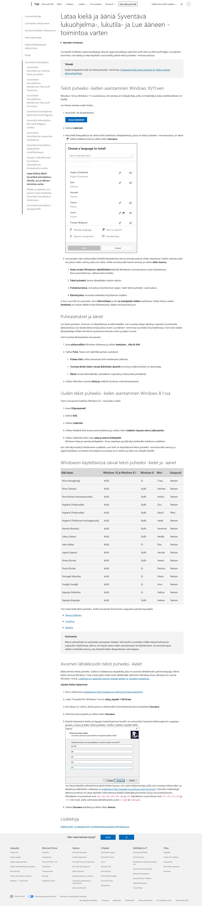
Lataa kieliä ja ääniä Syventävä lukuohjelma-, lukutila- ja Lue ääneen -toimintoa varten (39, 179)
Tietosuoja (105, 900)
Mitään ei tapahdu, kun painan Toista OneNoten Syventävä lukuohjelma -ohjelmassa (39, 194)
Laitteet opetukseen (79, 857)
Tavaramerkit (129, 900)
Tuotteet (69, 4)
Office (59, 4)
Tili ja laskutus (96, 4)
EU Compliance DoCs (164, 900)
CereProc (70, 621)
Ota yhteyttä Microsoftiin (88, 900)
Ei (126, 837)
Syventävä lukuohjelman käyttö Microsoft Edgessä (39, 113)
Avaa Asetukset (76, 119)
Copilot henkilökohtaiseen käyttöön (22, 866)
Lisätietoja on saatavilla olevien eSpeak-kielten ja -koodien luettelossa (113, 678)
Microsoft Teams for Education (83, 862)
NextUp (69, 627)
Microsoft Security (107, 857)
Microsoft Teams (107, 881)
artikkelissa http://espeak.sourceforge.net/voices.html (129, 789)
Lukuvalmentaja (33, 16)
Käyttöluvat (117, 900)
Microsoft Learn (138, 857)
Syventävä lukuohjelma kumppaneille (39, 207)
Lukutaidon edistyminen (37, 23)
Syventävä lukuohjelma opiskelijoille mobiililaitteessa (39, 148)
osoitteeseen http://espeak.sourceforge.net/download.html (113, 691)
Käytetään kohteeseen (73, 42)
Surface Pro (14, 852)
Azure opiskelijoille (79, 888)
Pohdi (28, 55)
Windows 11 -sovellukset (19, 881)
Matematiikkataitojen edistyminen (35, 46)
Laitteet (82, 4)
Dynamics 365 (106, 866)
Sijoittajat (167, 871)
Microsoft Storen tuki (49, 862)
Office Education (78, 871)
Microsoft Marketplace (141, 873)
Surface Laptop (15, 857)
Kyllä (108, 837)
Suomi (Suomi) (19, 896)
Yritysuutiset (167, 862)
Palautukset (46, 866)
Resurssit (109, 4)
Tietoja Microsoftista (170, 857)
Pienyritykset (105, 885)
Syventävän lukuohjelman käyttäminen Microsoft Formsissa (38, 101)
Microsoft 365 (48, 4)
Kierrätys (45, 876)
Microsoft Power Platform (142, 878)
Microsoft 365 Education (81, 866)
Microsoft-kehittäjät (140, 852)
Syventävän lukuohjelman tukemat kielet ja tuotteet (38, 71)
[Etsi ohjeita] (181, 3)
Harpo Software (73, 615)
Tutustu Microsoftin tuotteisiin (21, 876)
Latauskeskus (47, 857)
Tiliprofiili (45, 852)
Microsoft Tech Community (142, 869)
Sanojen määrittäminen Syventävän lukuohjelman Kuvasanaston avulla (39, 163)
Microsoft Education (79, 852)
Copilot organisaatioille (18, 862)
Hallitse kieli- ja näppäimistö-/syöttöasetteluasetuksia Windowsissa (95, 826)
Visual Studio (138, 888)
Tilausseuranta (47, 871)
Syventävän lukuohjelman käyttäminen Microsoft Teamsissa (38, 85)
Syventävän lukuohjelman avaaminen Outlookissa (40, 136)
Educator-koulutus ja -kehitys (82, 876)
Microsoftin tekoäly (108, 852)
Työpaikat (166, 852)
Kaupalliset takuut (48, 881)
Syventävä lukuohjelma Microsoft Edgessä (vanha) (39, 124)
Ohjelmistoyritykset (140, 883)
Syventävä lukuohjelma (37, 62)
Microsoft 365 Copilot (109, 876)
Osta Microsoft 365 (128, 4)
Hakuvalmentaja (33, 37)
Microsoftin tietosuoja (171, 866)
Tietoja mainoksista (145, 900)
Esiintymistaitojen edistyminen (40, 30)
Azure (103, 862)
